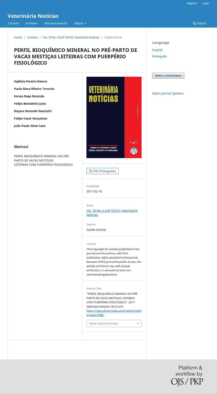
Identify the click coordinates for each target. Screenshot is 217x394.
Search (201, 23)
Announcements (56, 23)
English (157, 50)
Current (13, 23)
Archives (31, 23)
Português (159, 56)
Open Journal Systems (168, 93)
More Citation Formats (103, 323)
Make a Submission (168, 75)
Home (18, 37)
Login (205, 3)
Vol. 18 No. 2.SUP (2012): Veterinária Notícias (71, 37)
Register (192, 3)
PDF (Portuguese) (104, 171)
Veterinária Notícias (33, 15)
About (79, 23)
